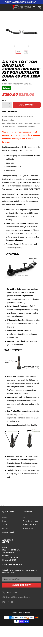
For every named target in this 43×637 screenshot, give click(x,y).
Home (4, 517)
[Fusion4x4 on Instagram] (4, 603)
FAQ (24, 517)
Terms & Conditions (30, 521)
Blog (4, 521)
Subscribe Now (21, 585)
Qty (4, 100)
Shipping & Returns (30, 525)
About (4, 525)
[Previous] (15, 46)
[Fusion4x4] (21, 7)
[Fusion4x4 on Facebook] (8, 603)
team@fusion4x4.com (18, 597)
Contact (5, 528)
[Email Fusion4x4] (13, 603)
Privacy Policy (28, 528)
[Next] (27, 46)
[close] (39, 2)
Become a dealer (8, 532)
